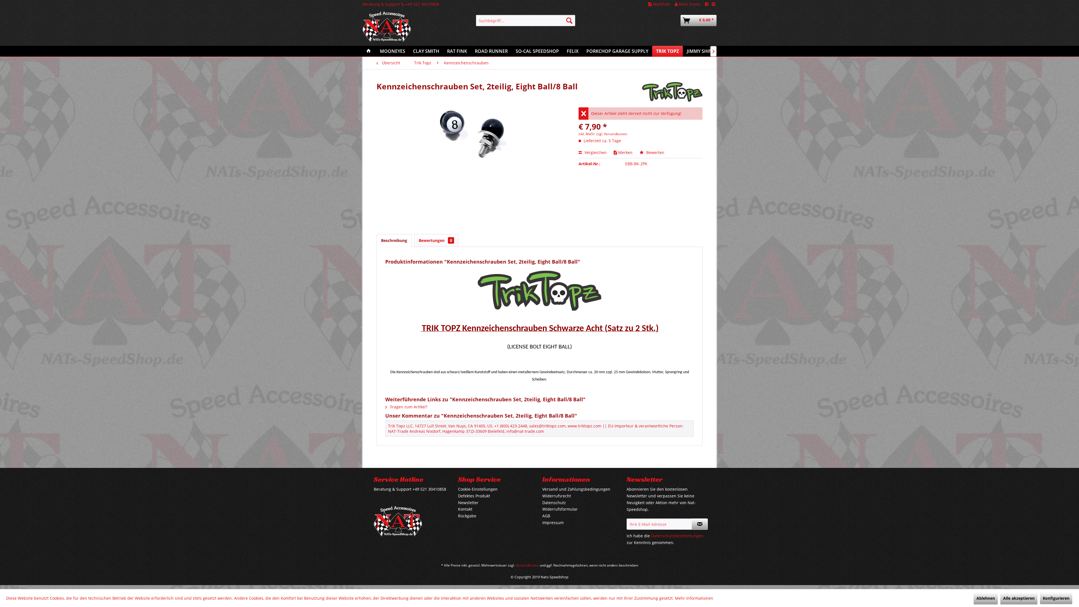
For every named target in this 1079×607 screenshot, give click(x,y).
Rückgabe (467, 515)
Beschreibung (394, 240)
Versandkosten (527, 565)
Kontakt (465, 509)
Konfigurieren (1056, 598)
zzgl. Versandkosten (611, 134)
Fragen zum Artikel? (408, 406)
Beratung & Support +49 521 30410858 (400, 4)
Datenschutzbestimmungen (677, 535)
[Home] (368, 51)
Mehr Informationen (694, 598)
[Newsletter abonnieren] (700, 524)
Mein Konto (689, 4)
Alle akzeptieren (1019, 598)
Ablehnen (985, 598)
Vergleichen (595, 152)
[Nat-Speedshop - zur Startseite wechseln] (406, 29)
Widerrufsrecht (556, 496)
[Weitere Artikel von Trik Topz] (672, 92)
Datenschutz (554, 502)
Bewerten (654, 152)
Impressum (553, 522)
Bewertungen (435, 240)
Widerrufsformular (560, 509)
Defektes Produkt (474, 496)
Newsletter (468, 502)
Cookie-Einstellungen (478, 489)
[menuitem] (525, 20)
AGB (546, 515)
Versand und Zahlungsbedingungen (576, 489)
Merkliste (661, 4)
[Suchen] (569, 20)
